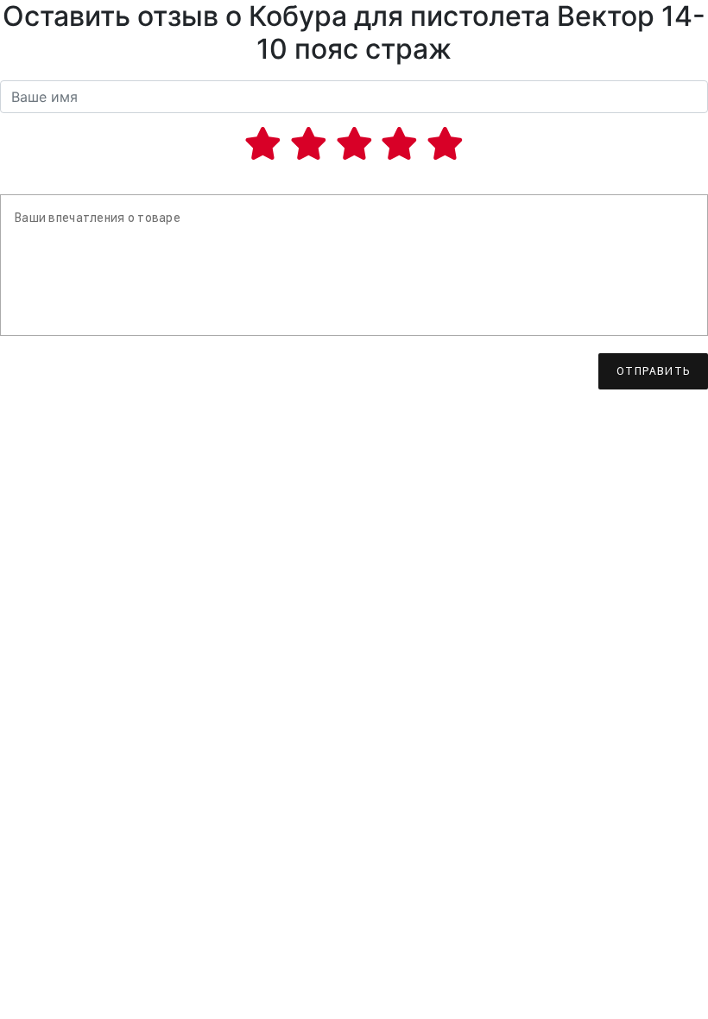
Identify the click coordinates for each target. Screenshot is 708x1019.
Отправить (653, 371)
